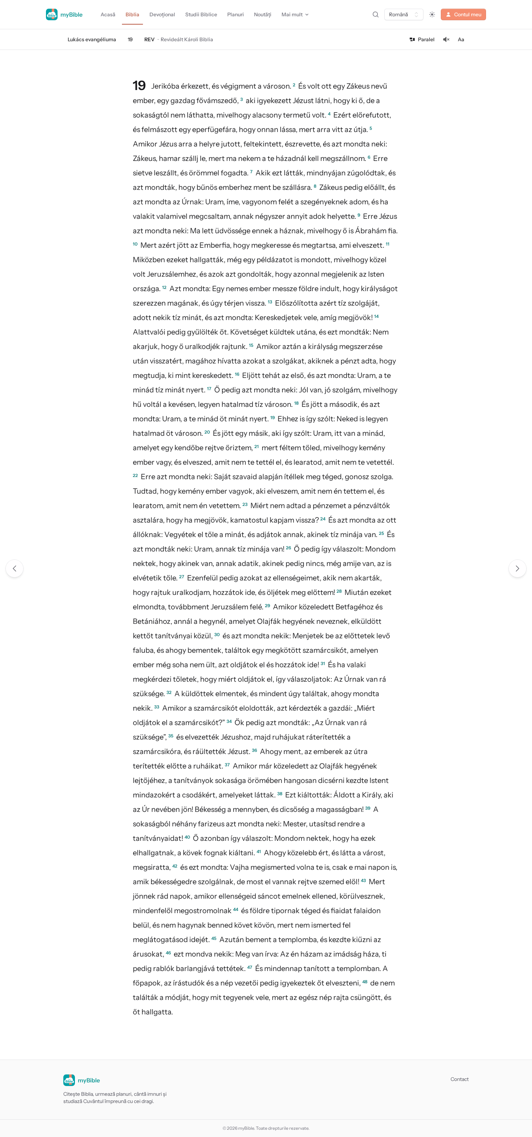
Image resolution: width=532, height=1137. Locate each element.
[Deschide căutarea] (375, 14)
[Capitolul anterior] (14, 568)
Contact (460, 1079)
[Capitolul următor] (517, 568)
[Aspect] (432, 14)
